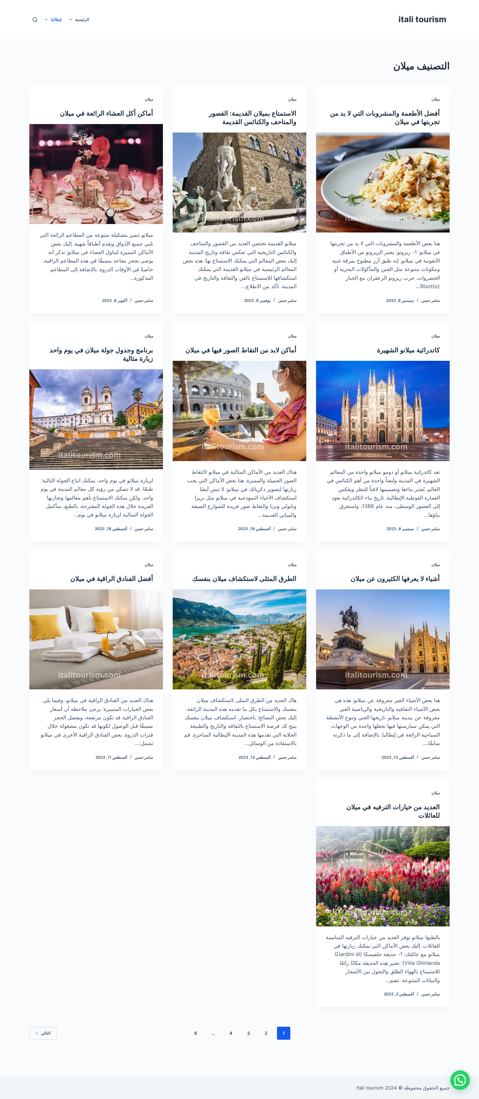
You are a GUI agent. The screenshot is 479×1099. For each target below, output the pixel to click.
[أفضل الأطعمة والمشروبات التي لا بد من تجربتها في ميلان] (383, 183)
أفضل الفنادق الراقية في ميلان (111, 579)
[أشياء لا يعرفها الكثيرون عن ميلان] (383, 639)
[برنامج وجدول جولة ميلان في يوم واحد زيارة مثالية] (96, 419)
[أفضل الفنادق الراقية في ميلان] (96, 639)
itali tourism (422, 19)
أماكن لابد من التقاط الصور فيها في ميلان (241, 350)
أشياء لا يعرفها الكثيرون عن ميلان (395, 579)
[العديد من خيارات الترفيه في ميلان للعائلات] (383, 876)
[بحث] (35, 19)
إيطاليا (56, 19)
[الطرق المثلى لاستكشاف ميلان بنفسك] (239, 639)
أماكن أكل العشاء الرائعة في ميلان (106, 113)
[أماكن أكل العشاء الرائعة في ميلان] (96, 174)
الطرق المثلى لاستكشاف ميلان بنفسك (244, 579)
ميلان (435, 99)
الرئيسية (82, 19)
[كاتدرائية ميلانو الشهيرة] (383, 411)
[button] (460, 1080)
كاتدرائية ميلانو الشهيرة (408, 350)
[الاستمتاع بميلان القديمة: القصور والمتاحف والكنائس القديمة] (239, 183)
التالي (46, 1033)
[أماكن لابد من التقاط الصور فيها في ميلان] (239, 411)
